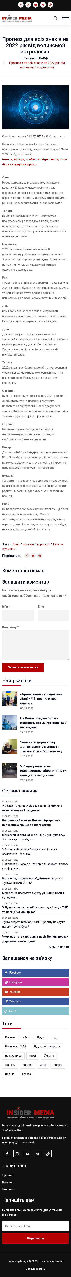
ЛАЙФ (43, 58)
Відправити (35, 1238)
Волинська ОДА (15, 1046)
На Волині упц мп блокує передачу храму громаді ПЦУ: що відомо (43, 722)
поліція (9, 1074)
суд (55, 1037)
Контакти (8, 1189)
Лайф (16, 544)
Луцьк (41, 1037)
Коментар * (10, 627)
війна (26, 1037)
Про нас (7, 1175)
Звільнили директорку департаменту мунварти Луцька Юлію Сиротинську (41, 746)
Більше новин (59, 947)
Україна (49, 1055)
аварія (58, 1065)
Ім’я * (6, 606)
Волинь (10, 1037)
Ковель (10, 1065)
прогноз (28, 544)
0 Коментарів (55, 136)
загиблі (27, 1065)
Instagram (15, 982)
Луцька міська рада (47, 1046)
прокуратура (13, 1055)
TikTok (12, 1011)
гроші (32, 1055)
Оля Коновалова (14, 136)
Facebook (15, 972)
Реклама (7, 1182)
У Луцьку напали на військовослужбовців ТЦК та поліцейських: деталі (43, 770)
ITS (43, 1268)
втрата (26, 1074)
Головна (29, 58)
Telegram (15, 1001)
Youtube (14, 991)
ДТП (43, 1065)
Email (41, 606)
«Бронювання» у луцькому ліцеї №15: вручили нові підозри (41, 698)
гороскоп (43, 544)
